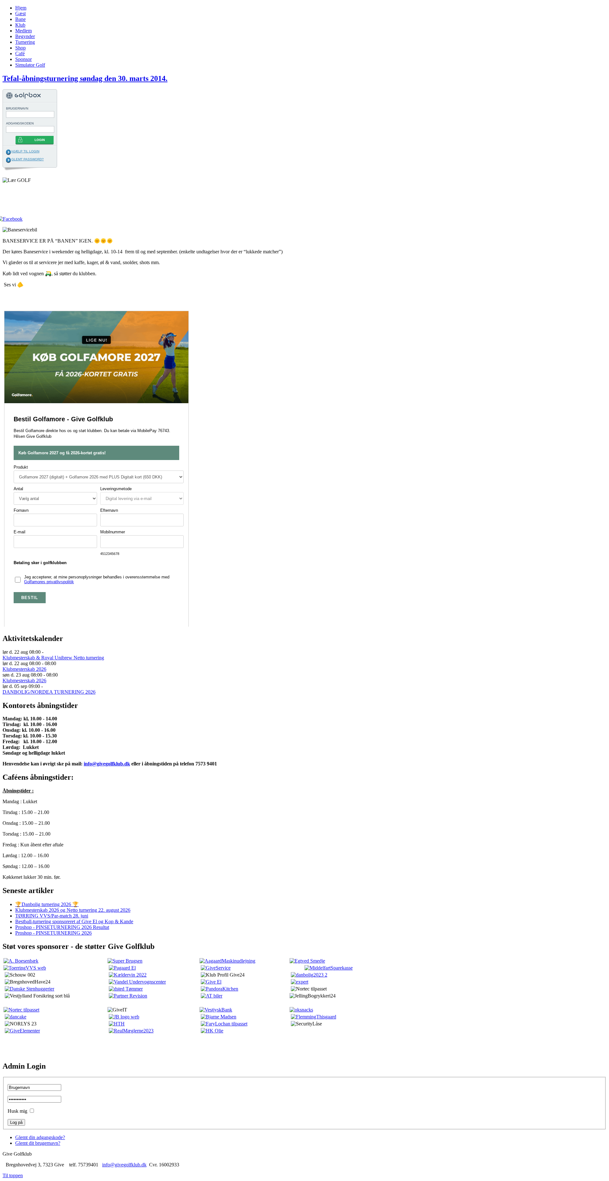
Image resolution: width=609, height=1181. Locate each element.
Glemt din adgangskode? (40, 1137)
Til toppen (13, 1175)
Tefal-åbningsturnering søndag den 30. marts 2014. (85, 78)
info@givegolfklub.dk (107, 763)
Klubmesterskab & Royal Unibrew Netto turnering (53, 657)
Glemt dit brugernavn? (37, 1143)
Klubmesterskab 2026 (24, 669)
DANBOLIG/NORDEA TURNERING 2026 (49, 692)
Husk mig (17, 1111)
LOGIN (40, 140)
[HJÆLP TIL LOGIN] (8, 152)
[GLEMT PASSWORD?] (8, 160)
